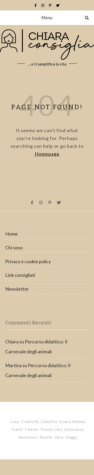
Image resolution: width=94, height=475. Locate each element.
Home (11, 234)
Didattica (49, 421)
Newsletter (17, 289)
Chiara (12, 341)
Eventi (17, 429)
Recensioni (27, 437)
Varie (58, 437)
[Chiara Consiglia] (47, 48)
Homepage (47, 154)
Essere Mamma (72, 421)
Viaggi (71, 437)
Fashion (32, 429)
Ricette (45, 437)
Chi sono (14, 247)
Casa (14, 421)
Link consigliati (20, 275)
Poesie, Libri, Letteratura (62, 429)
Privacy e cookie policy (28, 261)
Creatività (30, 421)
